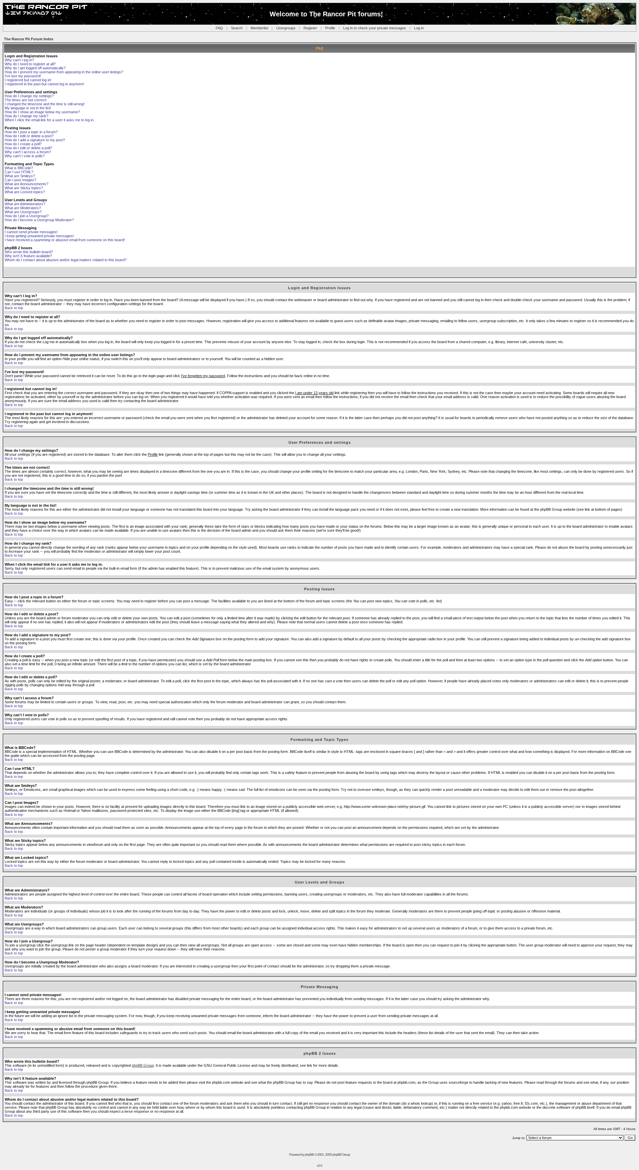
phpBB (309, 1154)
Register (310, 28)
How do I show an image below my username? (42, 112)
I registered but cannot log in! (28, 80)
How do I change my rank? (26, 116)
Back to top (14, 308)
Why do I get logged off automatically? (35, 68)
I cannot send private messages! (31, 232)
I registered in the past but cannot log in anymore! (44, 84)
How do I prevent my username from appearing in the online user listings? (64, 72)
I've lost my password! (23, 76)
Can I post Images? (20, 180)
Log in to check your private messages (374, 28)
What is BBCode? (19, 168)
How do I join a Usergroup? (27, 216)
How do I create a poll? (23, 144)
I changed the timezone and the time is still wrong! (45, 104)
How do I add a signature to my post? (35, 140)
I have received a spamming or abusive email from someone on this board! (65, 240)
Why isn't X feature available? (28, 256)
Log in (419, 28)
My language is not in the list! (28, 108)
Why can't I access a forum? (28, 152)
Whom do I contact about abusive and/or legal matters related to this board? (65, 260)
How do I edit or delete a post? (29, 136)
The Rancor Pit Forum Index (28, 39)
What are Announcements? (26, 184)
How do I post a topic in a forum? (31, 132)
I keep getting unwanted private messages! (39, 236)
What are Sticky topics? (24, 188)
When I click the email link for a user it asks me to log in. (50, 120)
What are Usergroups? (23, 212)
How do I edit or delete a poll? (28, 148)
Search (237, 28)
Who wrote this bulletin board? (29, 252)
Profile (330, 28)
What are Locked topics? (25, 192)
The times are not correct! (26, 100)
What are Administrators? (25, 204)
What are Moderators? (23, 208)
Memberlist (259, 28)
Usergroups (286, 28)
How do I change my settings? (29, 96)
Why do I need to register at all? (30, 64)
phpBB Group (143, 1065)
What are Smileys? (20, 176)
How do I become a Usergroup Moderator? (39, 220)
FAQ (219, 28)
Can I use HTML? (19, 172)
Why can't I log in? (19, 60)
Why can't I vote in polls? (25, 156)
